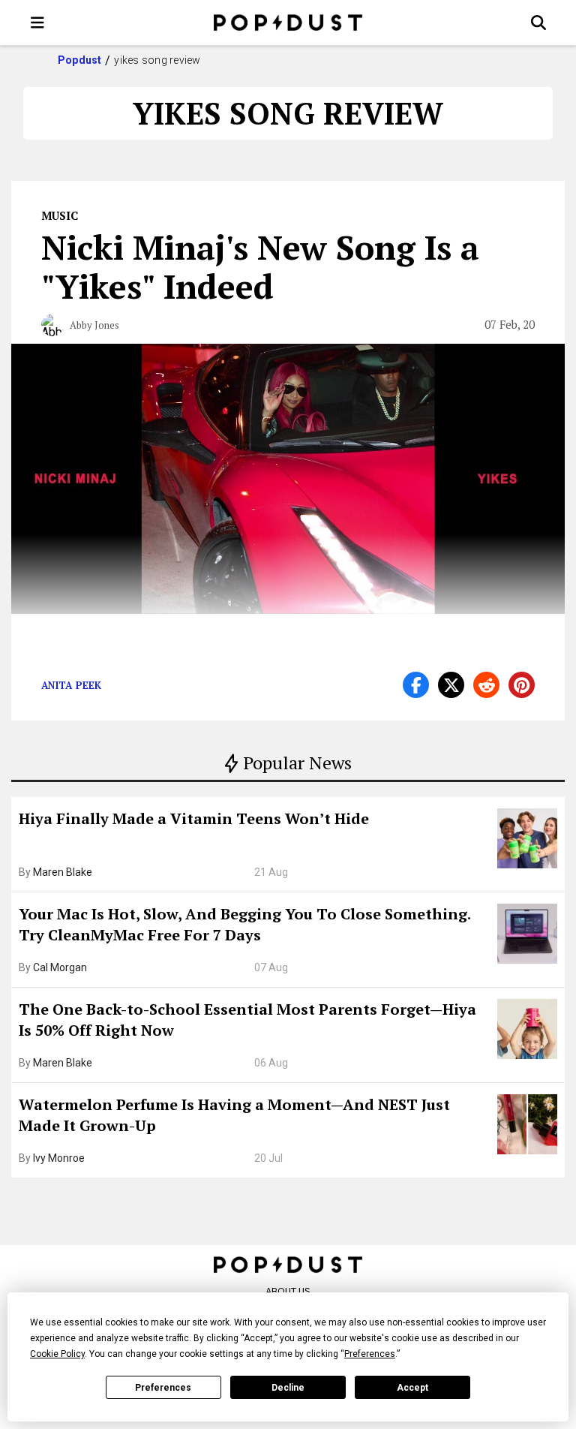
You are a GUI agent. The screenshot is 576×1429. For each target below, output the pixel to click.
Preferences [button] (369, 1354)
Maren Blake (62, 872)
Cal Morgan (60, 967)
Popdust (80, 60)
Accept (412, 1387)
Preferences (163, 1387)
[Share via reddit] (486, 685)
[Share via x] (451, 685)
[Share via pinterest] (521, 685)
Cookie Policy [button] (57, 1354)
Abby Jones (94, 325)
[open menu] (37, 22)
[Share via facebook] (416, 685)
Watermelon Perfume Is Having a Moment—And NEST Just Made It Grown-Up (234, 1115)
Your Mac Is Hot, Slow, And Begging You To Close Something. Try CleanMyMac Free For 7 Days (244, 924)
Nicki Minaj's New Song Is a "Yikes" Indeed (260, 266)
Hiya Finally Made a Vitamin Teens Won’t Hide (194, 818)
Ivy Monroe (59, 1158)
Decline (288, 1387)
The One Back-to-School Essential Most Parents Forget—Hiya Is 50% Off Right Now (247, 1019)
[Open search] (538, 22)
